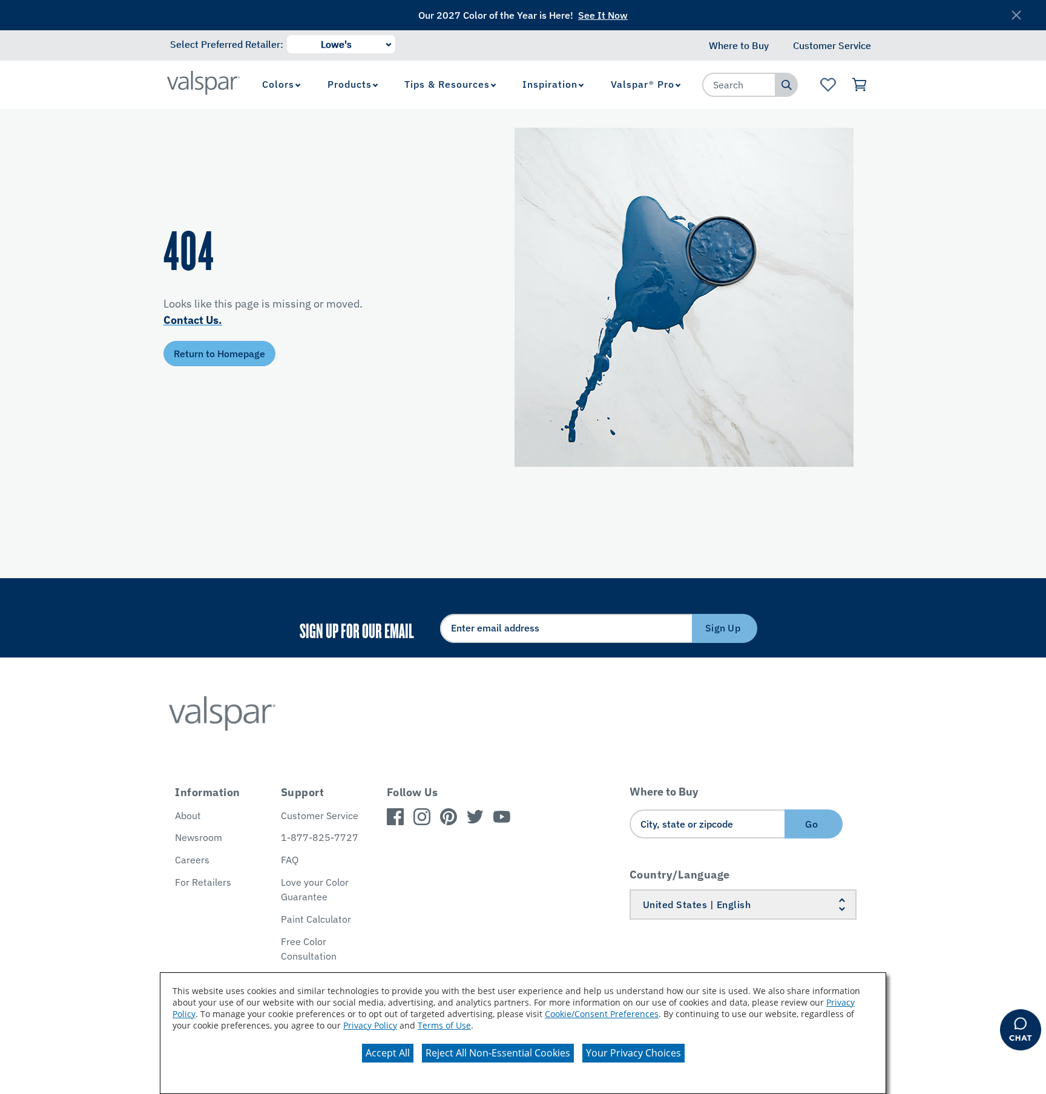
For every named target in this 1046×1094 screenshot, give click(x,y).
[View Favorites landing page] (828, 84)
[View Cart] (860, 84)
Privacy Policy (370, 1025)
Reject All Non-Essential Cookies (498, 1052)
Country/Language (680, 874)
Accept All (388, 1052)
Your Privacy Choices (633, 1052)
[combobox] (739, 85)
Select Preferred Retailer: (226, 44)
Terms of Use (444, 1025)
